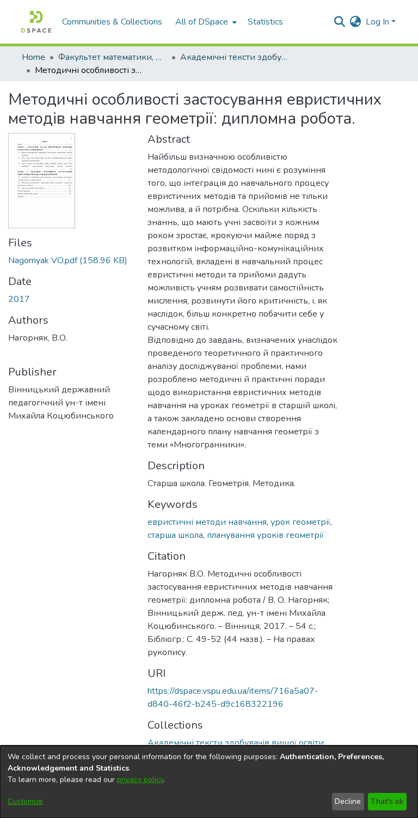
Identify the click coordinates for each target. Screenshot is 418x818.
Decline (348, 801)
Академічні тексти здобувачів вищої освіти (234, 57)
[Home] (36, 22)
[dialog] (209, 782)
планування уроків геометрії (265, 535)
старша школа (175, 535)
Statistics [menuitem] (265, 22)
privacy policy (140, 779)
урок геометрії (300, 522)
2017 (19, 299)
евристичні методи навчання (207, 522)
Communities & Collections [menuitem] (112, 22)
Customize (25, 801)
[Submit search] (340, 21)
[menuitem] (205, 22)
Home (33, 57)
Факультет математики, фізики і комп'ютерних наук (112, 57)
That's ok (387, 801)
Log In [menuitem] (377, 22)
